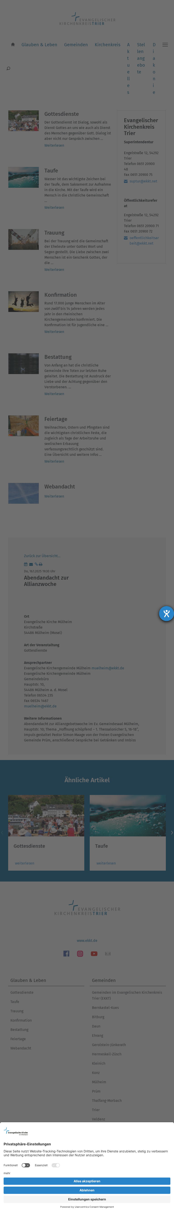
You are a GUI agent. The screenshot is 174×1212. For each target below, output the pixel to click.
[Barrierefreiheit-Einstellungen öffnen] (166, 613)
